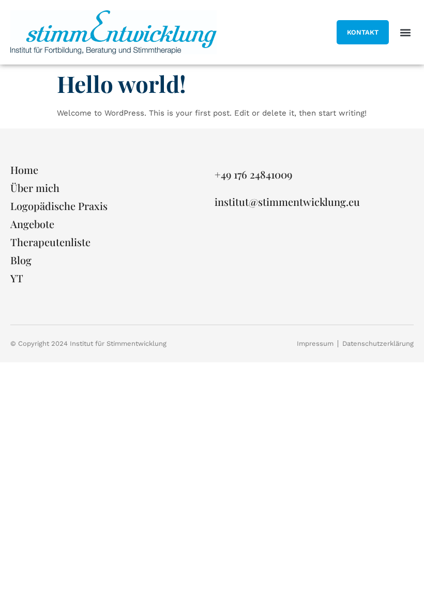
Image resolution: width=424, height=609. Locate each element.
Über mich (34, 188)
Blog (21, 260)
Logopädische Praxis (59, 206)
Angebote (32, 224)
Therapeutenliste (50, 242)
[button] (405, 32)
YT (16, 278)
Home (24, 170)
